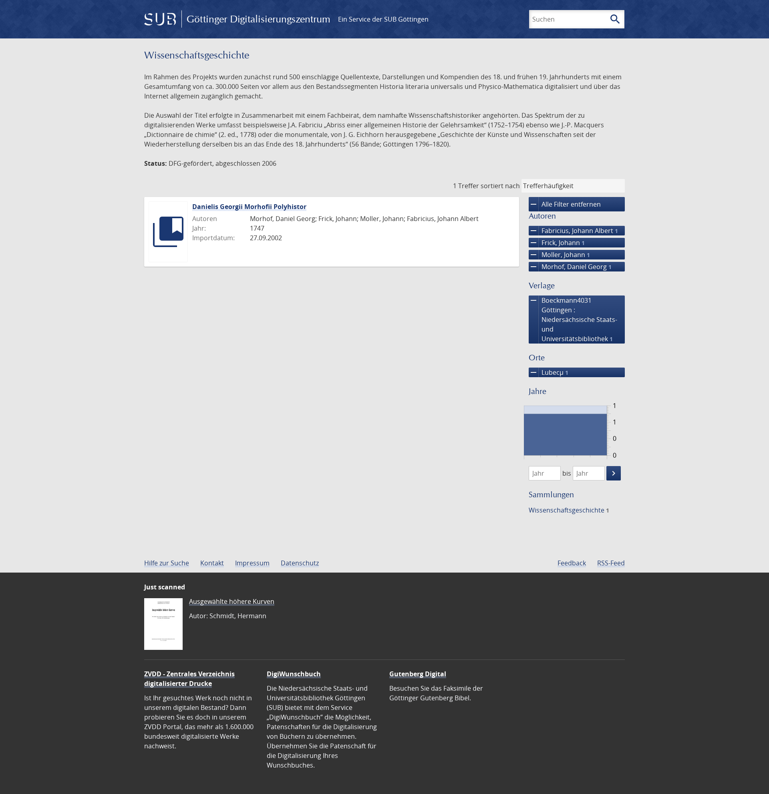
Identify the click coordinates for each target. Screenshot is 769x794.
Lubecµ (548, 372)
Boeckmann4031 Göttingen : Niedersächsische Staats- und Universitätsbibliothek (573, 319)
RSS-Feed (611, 563)
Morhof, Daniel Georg (570, 266)
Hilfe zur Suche (166, 563)
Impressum (252, 563)
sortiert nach (500, 185)
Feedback (572, 563)
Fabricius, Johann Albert (573, 230)
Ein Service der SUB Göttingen (383, 19)
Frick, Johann (557, 242)
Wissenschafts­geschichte (569, 510)
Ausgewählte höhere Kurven (231, 601)
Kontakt (212, 563)
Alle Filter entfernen (565, 204)
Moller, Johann (559, 254)
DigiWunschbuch (294, 673)
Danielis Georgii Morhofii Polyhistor (249, 206)
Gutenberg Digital (417, 673)
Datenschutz (300, 563)
